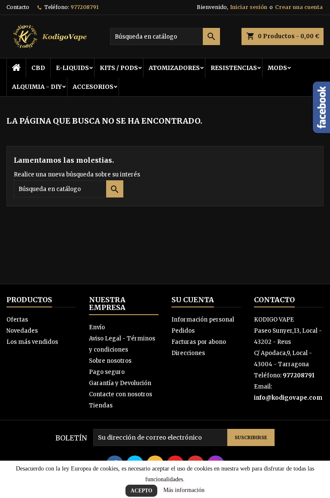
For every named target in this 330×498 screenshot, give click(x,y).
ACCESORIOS (93, 87)
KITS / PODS (119, 68)
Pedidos (183, 330)
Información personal (202, 319)
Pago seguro (107, 372)
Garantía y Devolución (120, 383)
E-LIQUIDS (72, 68)
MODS (277, 68)
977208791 (84, 7)
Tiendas (101, 405)
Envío (97, 327)
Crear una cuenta (299, 7)
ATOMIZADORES (174, 68)
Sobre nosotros (110, 360)
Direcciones (188, 353)
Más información (184, 490)
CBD (38, 68)
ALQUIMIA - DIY (37, 87)
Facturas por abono (198, 342)
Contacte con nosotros (120, 394)
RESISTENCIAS (234, 68)
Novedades (22, 330)
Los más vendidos (32, 342)
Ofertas (17, 319)
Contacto (17, 7)
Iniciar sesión (248, 7)
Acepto (141, 491)
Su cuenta (192, 299)
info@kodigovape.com (288, 397)
